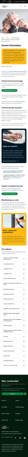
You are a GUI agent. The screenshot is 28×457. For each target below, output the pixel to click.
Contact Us (4, 2)
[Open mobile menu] (24, 6)
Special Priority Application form (14, 172)
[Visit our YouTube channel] (24, 438)
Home (3, 37)
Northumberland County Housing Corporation (11, 39)
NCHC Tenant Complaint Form (9, 193)
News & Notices (10, 2)
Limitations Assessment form (14, 176)
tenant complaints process (13, 188)
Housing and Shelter (15, 37)
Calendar (17, 1)
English (23, 1)
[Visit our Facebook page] (15, 438)
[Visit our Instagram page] (20, 438)
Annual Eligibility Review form (9, 90)
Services (7, 37)
